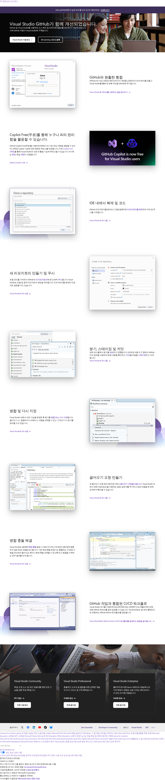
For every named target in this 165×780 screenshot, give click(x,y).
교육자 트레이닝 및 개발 (80, 736)
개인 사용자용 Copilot (42, 733)
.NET (147, 727)
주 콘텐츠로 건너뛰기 (9, 1)
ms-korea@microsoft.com (35, 767)
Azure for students (120, 736)
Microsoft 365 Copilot (78, 738)
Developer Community (108, 727)
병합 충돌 (32, 547)
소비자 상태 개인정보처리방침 (12, 755)
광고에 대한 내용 (75, 755)
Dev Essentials (87, 727)
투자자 (117, 741)
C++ (153, 727)
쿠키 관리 (51, 755)
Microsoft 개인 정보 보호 (104, 741)
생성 (111, 352)
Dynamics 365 (35, 738)
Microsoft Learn (120, 738)
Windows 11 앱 (89, 733)
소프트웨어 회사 (47, 741)
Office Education (63, 736)
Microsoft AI (4, 738)
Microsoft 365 (57, 733)
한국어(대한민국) (7, 749)
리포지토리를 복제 (135, 209)
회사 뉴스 (90, 741)
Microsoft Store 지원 (126, 733)
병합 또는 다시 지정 (59, 417)
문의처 (28, 755)
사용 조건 (59, 755)
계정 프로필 (101, 733)
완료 (14, 154)
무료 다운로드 (22, 705)
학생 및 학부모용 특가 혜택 (102, 736)
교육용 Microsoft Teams (27, 736)
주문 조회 (147, 733)
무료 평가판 (71, 705)
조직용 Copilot (27, 733)
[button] (42, 84)
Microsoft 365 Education (47, 736)
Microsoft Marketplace (11, 741)
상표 (66, 755)
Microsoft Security (17, 738)
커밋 (128, 355)
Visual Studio (136, 727)
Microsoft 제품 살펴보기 (73, 733)
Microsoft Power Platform (30, 741)
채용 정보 (69, 741)
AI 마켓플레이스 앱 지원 (137, 738)
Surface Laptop (15, 733)
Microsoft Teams (93, 738)
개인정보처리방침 (39, 755)
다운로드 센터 (112, 733)
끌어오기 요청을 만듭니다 (131, 484)
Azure (27, 738)
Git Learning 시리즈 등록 (50, 39)
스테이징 (142, 355)
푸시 (60, 279)
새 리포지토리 (41, 279)
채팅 (23, 154)
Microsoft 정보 (79, 741)
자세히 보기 (105, 10)
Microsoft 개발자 (107, 738)
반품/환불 (139, 733)
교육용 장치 (13, 736)
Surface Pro (4, 733)
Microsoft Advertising (61, 738)
